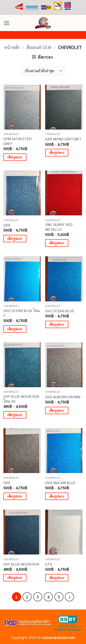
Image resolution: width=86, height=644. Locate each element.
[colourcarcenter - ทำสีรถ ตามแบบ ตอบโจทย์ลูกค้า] (43, 23)
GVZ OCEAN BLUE (59, 311)
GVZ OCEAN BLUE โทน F (21, 313)
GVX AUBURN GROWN (62, 397)
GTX (48, 564)
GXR (6, 225)
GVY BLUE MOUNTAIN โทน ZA (21, 399)
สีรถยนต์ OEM (39, 47)
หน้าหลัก (12, 47)
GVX (6, 482)
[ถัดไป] (69, 596)
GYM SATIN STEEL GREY (18, 141)
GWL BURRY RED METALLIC (58, 227)
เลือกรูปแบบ (14, 157)
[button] (6, 23)
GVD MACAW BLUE (60, 482)
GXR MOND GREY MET (63, 139)
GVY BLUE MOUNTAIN (21, 564)
